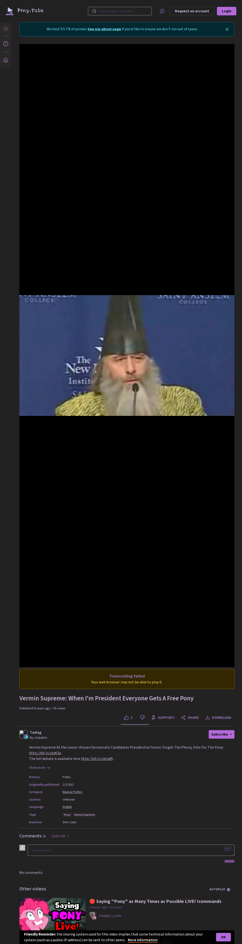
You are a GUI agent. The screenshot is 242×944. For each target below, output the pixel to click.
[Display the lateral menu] (6, 29)
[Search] (94, 11)
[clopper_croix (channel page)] (93, 915)
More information (143, 940)
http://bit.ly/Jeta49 (97, 758)
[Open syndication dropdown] (44, 836)
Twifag (35, 732)
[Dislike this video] (142, 717)
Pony (67, 815)
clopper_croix (110, 915)
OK (223, 937)
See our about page (104, 29)
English (67, 807)
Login (226, 11)
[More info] (5, 44)
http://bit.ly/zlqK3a (45, 753)
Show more (37, 767)
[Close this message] (227, 29)
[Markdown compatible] (227, 848)
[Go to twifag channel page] (25, 736)
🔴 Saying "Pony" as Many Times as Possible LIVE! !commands (155, 901)
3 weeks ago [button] (98, 907)
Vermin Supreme (84, 815)
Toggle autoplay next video (230, 889)
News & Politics (72, 792)
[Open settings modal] (162, 11)
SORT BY (59, 836)
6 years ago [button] (42, 708)
